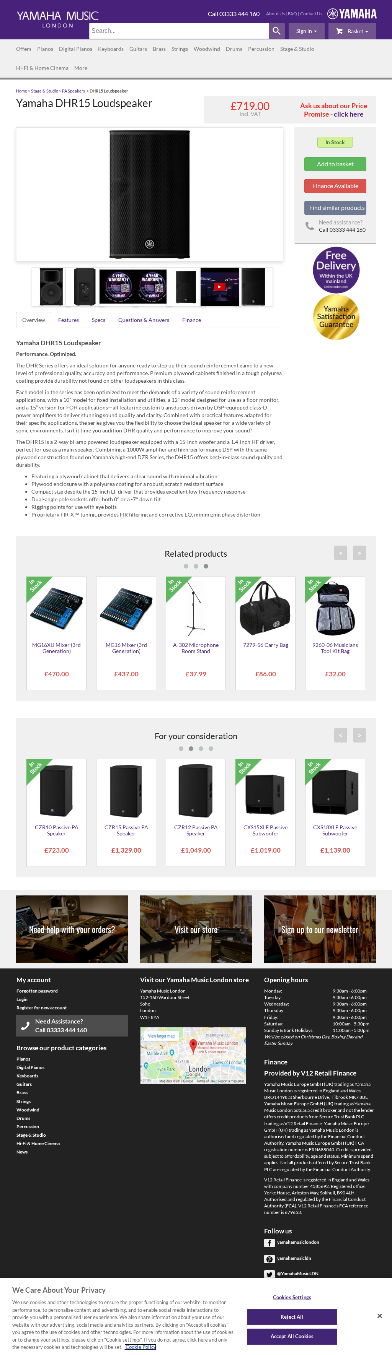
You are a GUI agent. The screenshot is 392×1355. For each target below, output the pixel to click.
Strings (180, 48)
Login (22, 999)
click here (349, 114)
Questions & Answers (143, 320)
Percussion (261, 48)
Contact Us (311, 13)
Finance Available (335, 185)
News (22, 1152)
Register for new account (41, 1008)
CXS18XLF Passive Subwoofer (335, 830)
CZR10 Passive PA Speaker (56, 830)
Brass (159, 48)
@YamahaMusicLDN (297, 1273)
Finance (191, 320)
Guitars (138, 48)
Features (68, 320)
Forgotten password (37, 991)
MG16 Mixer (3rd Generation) (126, 648)
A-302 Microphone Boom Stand (196, 648)
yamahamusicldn (294, 1258)
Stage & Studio (297, 48)
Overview (33, 320)
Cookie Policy (140, 1347)
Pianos (45, 48)
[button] (307, 31)
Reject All (292, 1317)
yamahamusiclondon (298, 1242)
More (80, 68)
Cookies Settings (292, 1297)
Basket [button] (355, 31)
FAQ (292, 13)
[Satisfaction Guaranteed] (335, 316)
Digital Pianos (75, 48)
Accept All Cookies (292, 1337)
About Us (275, 13)
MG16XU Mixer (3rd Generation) (56, 648)
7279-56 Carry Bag (265, 645)
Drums (234, 48)
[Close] (379, 1316)
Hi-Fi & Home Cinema (42, 68)
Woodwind (207, 48)
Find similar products (337, 207)
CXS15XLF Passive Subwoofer (265, 830)
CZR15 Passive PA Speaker (126, 830)
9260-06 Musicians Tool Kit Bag (335, 648)
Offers (23, 48)
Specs (98, 320)
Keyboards (111, 48)
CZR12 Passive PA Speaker (196, 830)
